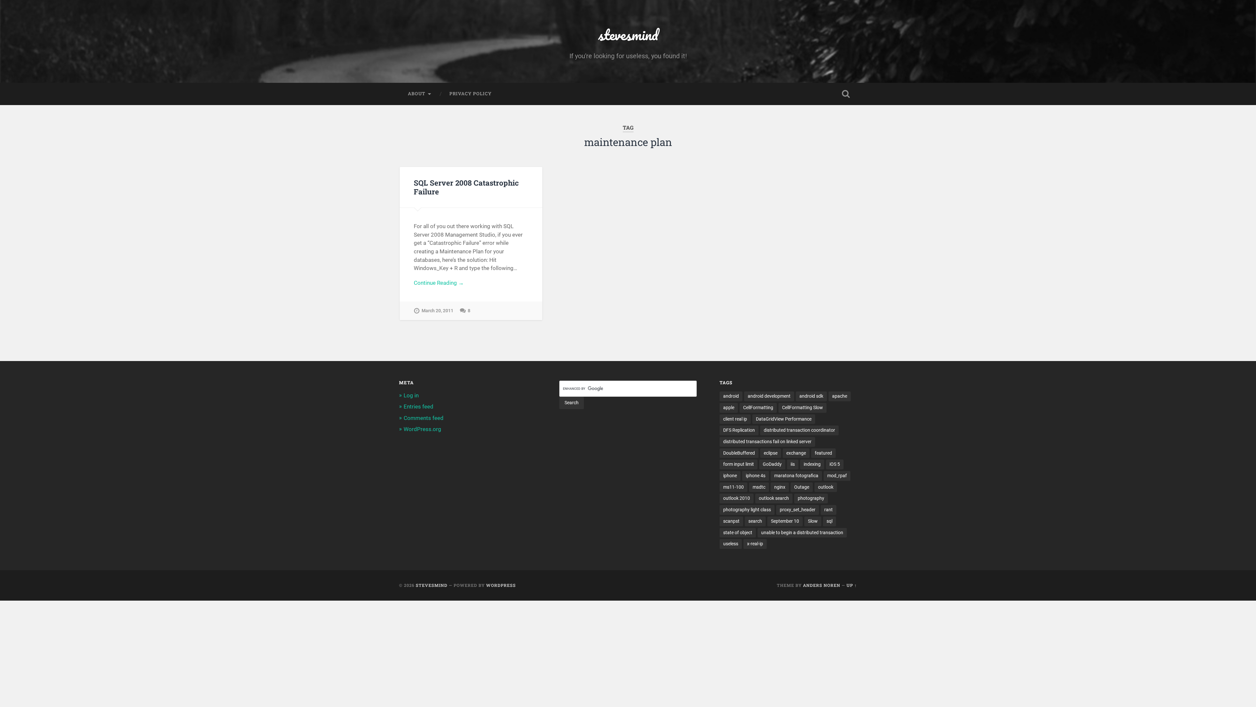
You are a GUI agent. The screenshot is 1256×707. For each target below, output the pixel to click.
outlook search (774, 498)
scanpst (731, 521)
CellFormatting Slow (802, 407)
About (416, 94)
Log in (411, 395)
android (731, 396)
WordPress (501, 585)
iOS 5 (834, 464)
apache (839, 396)
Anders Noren (821, 585)
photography (811, 498)
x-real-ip (755, 543)
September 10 (785, 521)
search (755, 521)
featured (823, 453)
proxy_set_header (797, 509)
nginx (779, 487)
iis (793, 464)
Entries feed (418, 406)
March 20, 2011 (437, 311)
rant (828, 509)
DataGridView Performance (783, 419)
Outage (801, 487)
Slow (813, 521)
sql (829, 521)
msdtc (759, 487)
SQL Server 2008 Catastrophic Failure (466, 187)
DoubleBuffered (739, 453)
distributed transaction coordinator (799, 430)
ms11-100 (733, 487)
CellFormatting (758, 407)
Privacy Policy (470, 94)
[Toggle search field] (846, 94)
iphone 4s (755, 475)
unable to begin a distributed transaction (802, 532)
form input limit (738, 464)
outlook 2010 (736, 498)
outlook (825, 487)
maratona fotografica (796, 475)
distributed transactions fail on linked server (767, 441)
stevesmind (628, 34)
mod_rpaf (837, 475)
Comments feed (424, 418)
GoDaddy (772, 464)
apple (728, 407)
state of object (737, 532)
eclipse (770, 453)
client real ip (735, 419)
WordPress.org (422, 429)
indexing (812, 464)
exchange (796, 453)
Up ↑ (851, 585)
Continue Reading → (439, 283)
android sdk (811, 396)
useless (730, 543)
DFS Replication (739, 430)
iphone (730, 475)
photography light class (747, 509)
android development (769, 396)
